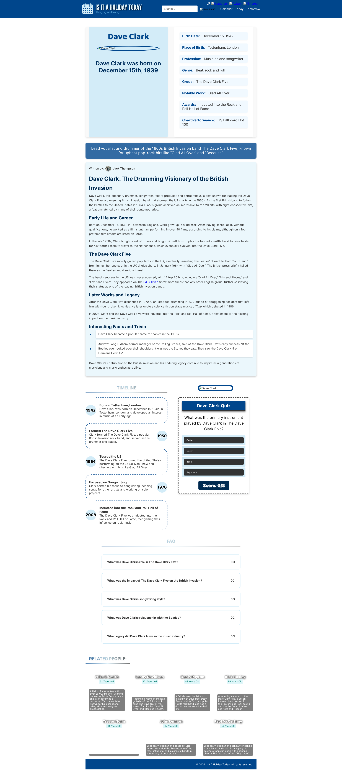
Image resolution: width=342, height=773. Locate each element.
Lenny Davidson (149, 677)
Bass (189, 461)
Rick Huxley (235, 677)
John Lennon (171, 721)
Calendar (226, 9)
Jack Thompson (124, 168)
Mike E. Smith (107, 677)
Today (239, 9)
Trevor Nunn (114, 721)
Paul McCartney (228, 721)
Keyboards (192, 472)
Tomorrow (253, 9)
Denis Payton (192, 677)
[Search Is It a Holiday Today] (207, 9)
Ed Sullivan (150, 282)
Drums (189, 451)
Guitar (189, 440)
